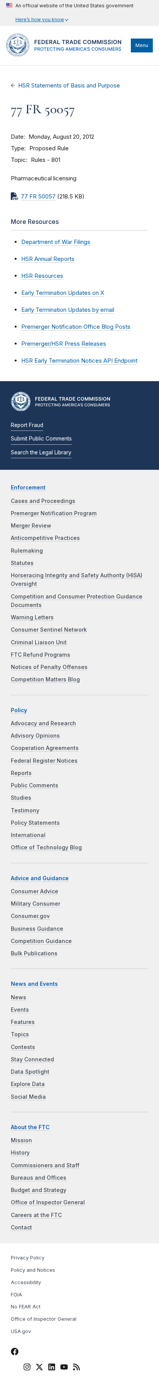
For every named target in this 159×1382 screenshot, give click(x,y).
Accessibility (26, 1282)
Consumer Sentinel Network (49, 630)
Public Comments (34, 785)
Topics (20, 1034)
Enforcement (28, 487)
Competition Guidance (41, 941)
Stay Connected (32, 1059)
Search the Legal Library (41, 452)
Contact (21, 1227)
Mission (21, 1140)
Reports (21, 773)
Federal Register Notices (44, 761)
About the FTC (30, 1127)
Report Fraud (27, 425)
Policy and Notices (33, 1270)
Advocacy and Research (43, 723)
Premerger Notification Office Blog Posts (75, 326)
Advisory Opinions (35, 736)
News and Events (34, 984)
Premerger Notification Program (54, 513)
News (18, 997)
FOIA (16, 1295)
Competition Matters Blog (45, 679)
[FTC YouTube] (64, 1368)
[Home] (66, 54)
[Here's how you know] (70, 13)
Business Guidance (37, 929)
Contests (23, 1047)
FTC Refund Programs (40, 655)
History (20, 1153)
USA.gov (21, 1331)
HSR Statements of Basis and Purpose (69, 85)
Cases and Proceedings (43, 501)
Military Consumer (35, 904)
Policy (19, 710)
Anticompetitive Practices (45, 538)
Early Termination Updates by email (67, 309)
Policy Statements (35, 823)
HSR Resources (42, 275)
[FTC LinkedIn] (52, 1368)
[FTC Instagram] (27, 1368)
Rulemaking (27, 551)
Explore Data (28, 1084)
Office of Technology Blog (46, 847)
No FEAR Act (26, 1307)
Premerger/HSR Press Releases (63, 343)
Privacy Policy (27, 1258)
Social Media (28, 1097)
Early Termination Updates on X (62, 292)
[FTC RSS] (76, 1368)
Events (20, 1010)
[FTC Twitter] (39, 1366)
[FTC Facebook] (15, 1352)
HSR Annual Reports (47, 258)
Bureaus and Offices (38, 1178)
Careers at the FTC (36, 1215)
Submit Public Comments (41, 438)
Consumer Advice (34, 891)
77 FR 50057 (38, 196)
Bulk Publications (34, 953)
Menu (141, 45)
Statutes (22, 563)
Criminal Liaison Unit (39, 642)
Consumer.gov (30, 916)
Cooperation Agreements (45, 748)
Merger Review (31, 526)
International (28, 835)
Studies (21, 798)
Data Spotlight (30, 1072)
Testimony (25, 810)
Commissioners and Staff (45, 1165)
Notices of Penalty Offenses (49, 667)
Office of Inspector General (48, 1202)
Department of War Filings (55, 241)
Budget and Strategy (38, 1190)
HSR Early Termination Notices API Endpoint (79, 360)
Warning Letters (32, 617)
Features (23, 1022)
